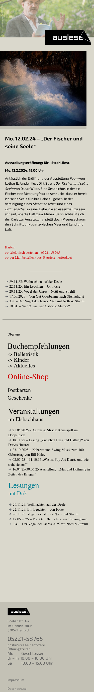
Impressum (16, 680)
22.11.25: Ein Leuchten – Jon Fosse (34, 286)
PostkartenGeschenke (20, 393)
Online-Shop (28, 376)
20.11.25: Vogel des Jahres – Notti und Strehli (42, 291)
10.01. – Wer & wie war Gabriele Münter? (39, 306)
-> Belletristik (23, 354)
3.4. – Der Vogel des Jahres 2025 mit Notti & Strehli (46, 301)
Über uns (14, 334)
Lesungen (23, 488)
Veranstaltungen (34, 414)
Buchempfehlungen (39, 345)
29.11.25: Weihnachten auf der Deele (35, 281)
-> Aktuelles (21, 366)
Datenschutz (17, 689)
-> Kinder (18, 360)
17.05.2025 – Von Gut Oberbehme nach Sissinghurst (46, 296)
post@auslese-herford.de (54, 257)
